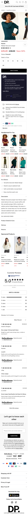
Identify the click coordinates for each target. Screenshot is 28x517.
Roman (3, 43)
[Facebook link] (16, 502)
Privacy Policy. (19, 448)
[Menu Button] (2, 2)
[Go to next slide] (26, 246)
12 (8, 61)
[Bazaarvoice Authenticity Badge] (14, 276)
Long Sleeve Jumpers (11, 10)
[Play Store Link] (14, 495)
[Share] (26, 10)
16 (17, 61)
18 (22, 61)
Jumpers (3, 10)
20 (3, 65)
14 (12, 61)
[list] (14, 26)
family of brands (19, 443)
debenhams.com (8, 339)
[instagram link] (12, 502)
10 (3, 61)
